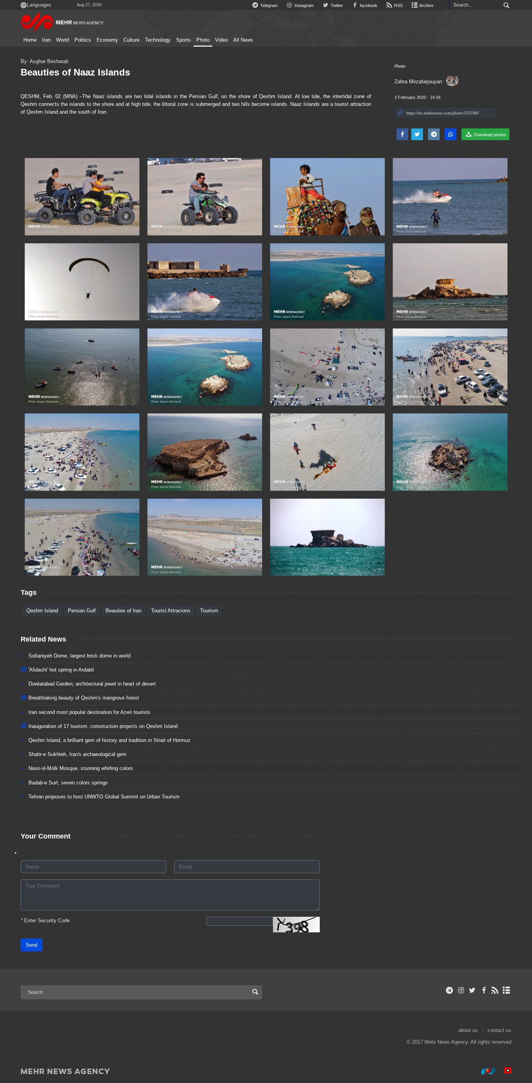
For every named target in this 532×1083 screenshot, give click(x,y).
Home (30, 40)
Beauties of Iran (123, 611)
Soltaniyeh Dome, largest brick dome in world (79, 656)
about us (468, 1030)
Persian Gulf (82, 611)
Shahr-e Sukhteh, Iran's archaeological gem (77, 754)
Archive (425, 5)
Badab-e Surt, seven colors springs (68, 783)
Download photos (489, 134)
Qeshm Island (42, 611)
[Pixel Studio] (504, 1070)
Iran (46, 40)
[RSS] (495, 990)
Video (221, 40)
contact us (499, 1030)
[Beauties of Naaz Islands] (82, 197)
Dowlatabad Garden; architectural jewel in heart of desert (92, 684)
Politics (82, 40)
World (62, 40)
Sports (183, 40)
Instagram (303, 5)
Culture (131, 40)
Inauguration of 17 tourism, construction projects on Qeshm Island (103, 726)
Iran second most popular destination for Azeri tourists (89, 712)
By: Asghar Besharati (45, 61)
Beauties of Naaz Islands (75, 72)
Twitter (336, 5)
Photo (203, 40)
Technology (158, 40)
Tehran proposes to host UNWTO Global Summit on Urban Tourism (104, 797)
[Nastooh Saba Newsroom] (484, 1070)
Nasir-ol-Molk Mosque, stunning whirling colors (80, 768)
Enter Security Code (45, 920)
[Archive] (506, 990)
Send (31, 945)
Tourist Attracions (170, 611)
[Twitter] (472, 990)
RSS (398, 5)
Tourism (209, 611)
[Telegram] (449, 990)
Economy (107, 40)
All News (243, 40)
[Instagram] (461, 990)
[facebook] (483, 990)
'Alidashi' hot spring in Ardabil (61, 670)
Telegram (268, 5)
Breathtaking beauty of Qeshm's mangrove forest (83, 698)
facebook (368, 5)
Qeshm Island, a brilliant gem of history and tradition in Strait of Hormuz (109, 740)
